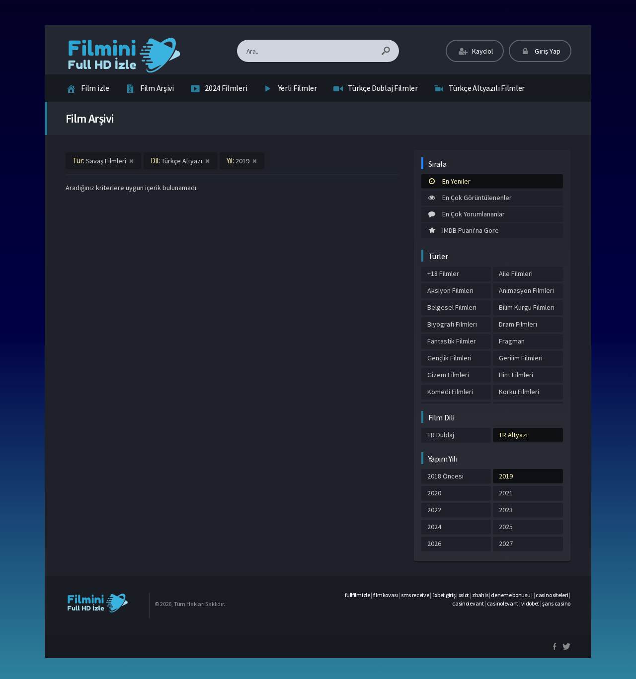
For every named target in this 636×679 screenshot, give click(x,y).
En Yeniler (456, 181)
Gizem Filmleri (448, 374)
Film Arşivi (157, 88)
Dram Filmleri (518, 324)
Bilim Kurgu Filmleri (527, 307)
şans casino (556, 603)
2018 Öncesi (445, 476)
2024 (434, 526)
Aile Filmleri (516, 273)
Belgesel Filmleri (452, 307)
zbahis (480, 595)
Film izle (95, 88)
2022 (434, 509)
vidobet (530, 603)
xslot (464, 595)
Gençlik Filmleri (449, 357)
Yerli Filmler (297, 88)
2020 (434, 492)
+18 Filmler (443, 273)
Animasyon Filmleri (526, 290)
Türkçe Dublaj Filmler (383, 88)
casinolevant (467, 603)
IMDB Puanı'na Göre (470, 230)
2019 (506, 476)
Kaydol (482, 51)
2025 (506, 526)
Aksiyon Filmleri (450, 290)
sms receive (415, 595)
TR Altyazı (513, 434)
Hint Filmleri (516, 374)
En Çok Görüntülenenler (477, 197)
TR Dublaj (440, 434)
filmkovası (385, 595)
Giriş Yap (546, 51)
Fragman (512, 341)
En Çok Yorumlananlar (473, 213)
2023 (506, 509)
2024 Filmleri (226, 88)
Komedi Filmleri (450, 391)
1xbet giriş (444, 595)
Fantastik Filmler (451, 341)
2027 (506, 543)
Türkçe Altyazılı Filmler (487, 88)
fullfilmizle (357, 595)
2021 (506, 492)
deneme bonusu (510, 595)
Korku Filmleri (519, 391)
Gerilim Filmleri (521, 357)
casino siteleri (552, 595)
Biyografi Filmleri (452, 324)
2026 (434, 543)
